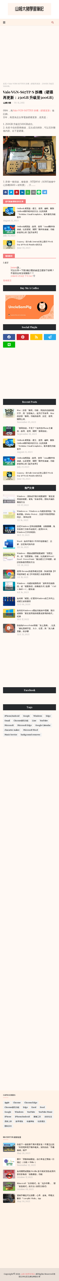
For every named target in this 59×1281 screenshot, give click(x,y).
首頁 (5, 84)
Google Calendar (43, 725)
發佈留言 (7, 280)
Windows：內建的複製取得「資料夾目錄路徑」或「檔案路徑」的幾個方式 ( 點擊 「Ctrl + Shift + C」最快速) (36, 586)
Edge (48, 716)
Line (34, 720)
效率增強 (19, 1121)
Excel (33, 1107)
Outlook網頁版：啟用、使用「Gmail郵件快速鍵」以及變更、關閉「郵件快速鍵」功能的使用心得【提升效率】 (36, 229)
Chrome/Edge (30, 1102)
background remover (30, 735)
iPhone (8, 1117)
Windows (37, 716)
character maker (12, 730)
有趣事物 (30, 1121)
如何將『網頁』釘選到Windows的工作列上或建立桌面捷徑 (36, 600)
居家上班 (8, 1121)
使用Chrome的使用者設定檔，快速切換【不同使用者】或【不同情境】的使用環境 (36, 572)
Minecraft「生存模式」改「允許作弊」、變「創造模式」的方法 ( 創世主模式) (36, 1184)
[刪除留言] (34, 276)
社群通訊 (41, 1121)
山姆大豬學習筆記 (28, 1274)
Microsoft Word (30, 730)
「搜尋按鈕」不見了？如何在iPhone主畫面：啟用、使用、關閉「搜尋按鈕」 (35, 429)
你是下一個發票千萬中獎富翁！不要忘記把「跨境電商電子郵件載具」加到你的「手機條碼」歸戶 (35, 1147)
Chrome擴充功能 (21, 720)
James (14, 267)
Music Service (11, 735)
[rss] (36, 337)
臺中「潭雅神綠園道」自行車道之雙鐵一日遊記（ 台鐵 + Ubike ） (35, 1160)
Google (26, 716)
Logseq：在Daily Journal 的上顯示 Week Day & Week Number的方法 (35, 243)
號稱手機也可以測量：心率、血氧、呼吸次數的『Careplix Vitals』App (35, 1197)
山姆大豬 (7, 103)
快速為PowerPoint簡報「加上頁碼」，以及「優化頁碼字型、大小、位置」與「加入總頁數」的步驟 (36, 628)
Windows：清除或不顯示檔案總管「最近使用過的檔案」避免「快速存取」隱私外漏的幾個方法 (36, 499)
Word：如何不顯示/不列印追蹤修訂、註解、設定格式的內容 (34, 542)
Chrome (17, 1102)
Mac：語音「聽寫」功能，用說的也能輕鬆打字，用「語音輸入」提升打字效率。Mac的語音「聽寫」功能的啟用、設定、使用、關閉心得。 (35, 414)
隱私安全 (8, 1126)
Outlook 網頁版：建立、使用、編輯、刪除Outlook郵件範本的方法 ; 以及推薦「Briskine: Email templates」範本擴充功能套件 (36, 212)
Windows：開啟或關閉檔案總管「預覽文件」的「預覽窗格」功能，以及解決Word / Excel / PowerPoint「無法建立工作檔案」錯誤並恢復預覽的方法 (36, 557)
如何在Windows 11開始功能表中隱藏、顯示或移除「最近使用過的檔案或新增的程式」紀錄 (36, 613)
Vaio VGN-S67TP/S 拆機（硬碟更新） (32, 110)
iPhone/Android (12, 716)
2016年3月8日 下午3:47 (22, 276)
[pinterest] (23, 337)
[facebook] (9, 337)
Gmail (7, 720)
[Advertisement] (29, 55)
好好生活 (48, 1117)
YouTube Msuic (45, 1112)
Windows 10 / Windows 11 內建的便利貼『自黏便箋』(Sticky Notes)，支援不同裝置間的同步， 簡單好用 (36, 514)
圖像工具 (37, 1117)
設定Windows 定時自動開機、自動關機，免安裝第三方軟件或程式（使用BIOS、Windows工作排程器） (36, 529)
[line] (9, 345)
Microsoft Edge (24, 725)
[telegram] (50, 337)
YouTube (44, 720)
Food (42, 1107)
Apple (7, 1102)
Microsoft (9, 725)
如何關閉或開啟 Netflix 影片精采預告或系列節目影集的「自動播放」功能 (36, 1172)
